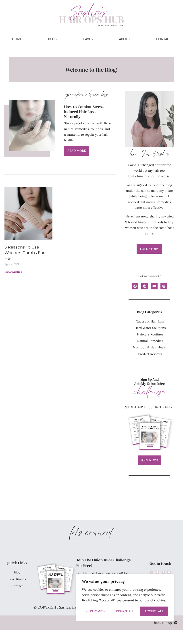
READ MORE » (13, 271)
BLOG (52, 39)
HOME (17, 39)
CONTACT (163, 39)
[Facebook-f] (163, 572)
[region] (125, 597)
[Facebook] (135, 286)
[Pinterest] (144, 286)
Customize (95, 611)
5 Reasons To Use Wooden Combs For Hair (24, 253)
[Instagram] (163, 286)
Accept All (154, 611)
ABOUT (124, 39)
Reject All (125, 611)
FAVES (88, 39)
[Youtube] (154, 286)
